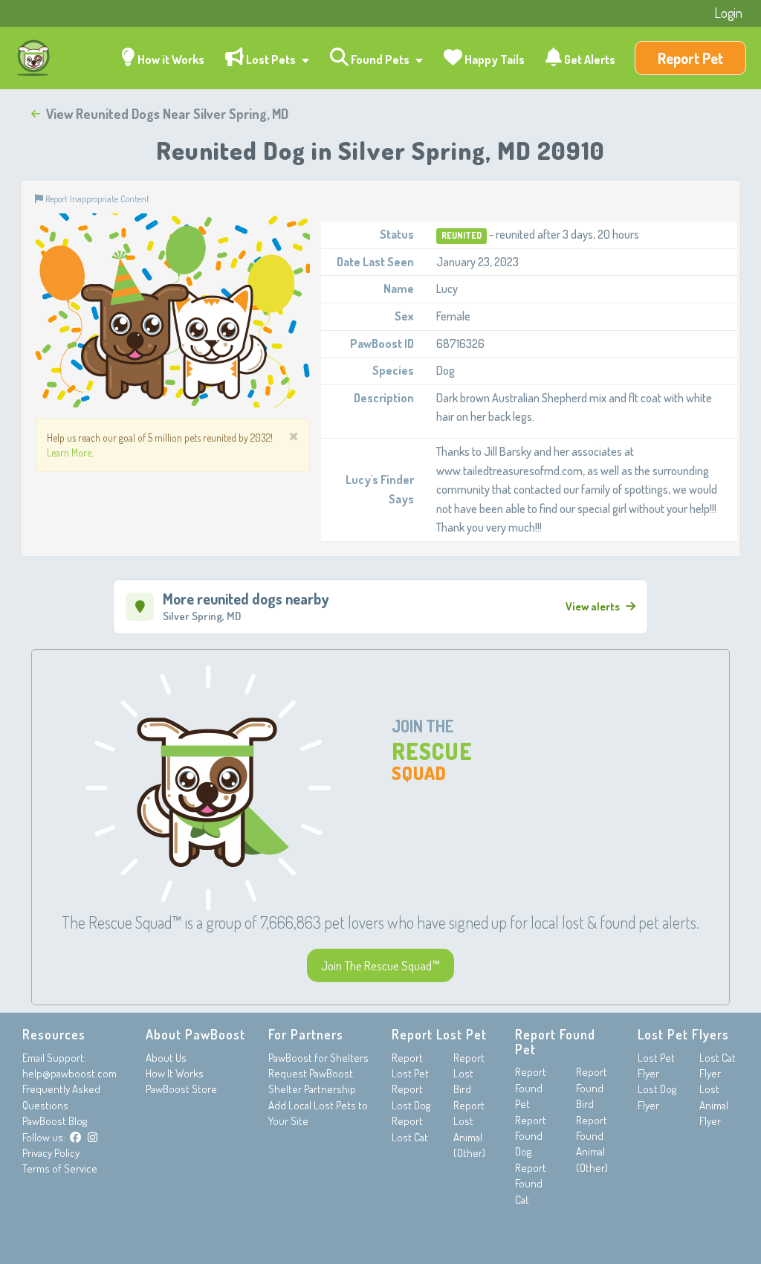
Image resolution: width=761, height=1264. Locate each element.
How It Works (175, 1073)
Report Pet (690, 58)
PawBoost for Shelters (318, 1058)
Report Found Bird (591, 1088)
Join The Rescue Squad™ (380, 965)
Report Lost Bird (469, 1074)
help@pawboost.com (69, 1073)
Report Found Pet (530, 1088)
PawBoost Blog (54, 1121)
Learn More (69, 452)
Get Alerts (588, 59)
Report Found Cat (530, 1184)
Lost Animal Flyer (713, 1105)
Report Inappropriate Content (96, 198)
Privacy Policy (51, 1153)
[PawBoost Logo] (33, 58)
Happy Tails (493, 59)
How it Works (169, 59)
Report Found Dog (530, 1136)
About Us (166, 1058)
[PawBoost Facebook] (75, 1137)
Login (728, 12)
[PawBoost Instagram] (92, 1137)
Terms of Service (59, 1168)
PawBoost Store (181, 1089)
